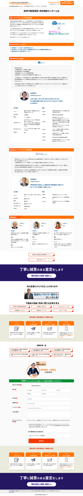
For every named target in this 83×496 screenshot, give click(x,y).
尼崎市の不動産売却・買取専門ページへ (41, 254)
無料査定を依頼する (67, 2)
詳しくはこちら (11, 492)
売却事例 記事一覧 (41, 306)
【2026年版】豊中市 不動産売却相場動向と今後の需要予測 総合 (62, 350)
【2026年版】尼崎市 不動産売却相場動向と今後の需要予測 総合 (19, 350)
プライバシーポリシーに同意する (37, 435)
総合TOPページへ (41, 259)
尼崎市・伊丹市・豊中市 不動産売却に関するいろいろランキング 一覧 (62, 355)
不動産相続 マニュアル (20, 310)
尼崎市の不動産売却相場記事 (19, 306)
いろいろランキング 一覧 (63, 306)
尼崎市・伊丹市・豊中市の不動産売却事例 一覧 (20, 355)
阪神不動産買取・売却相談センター (21, 3)
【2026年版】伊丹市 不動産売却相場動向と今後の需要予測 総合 (40, 350)
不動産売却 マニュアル (41, 310)
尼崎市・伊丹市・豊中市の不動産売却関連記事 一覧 (41, 355)
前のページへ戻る (63, 310)
